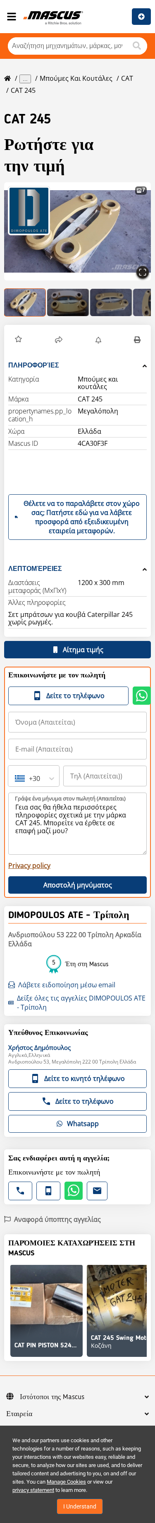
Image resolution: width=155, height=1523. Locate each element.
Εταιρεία (19, 1414)
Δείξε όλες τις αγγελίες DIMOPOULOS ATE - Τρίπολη (81, 1003)
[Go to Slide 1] (25, 302)
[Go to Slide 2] (68, 302)
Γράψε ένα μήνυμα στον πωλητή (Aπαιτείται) (70, 798)
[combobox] (16, 778)
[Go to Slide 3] (111, 302)
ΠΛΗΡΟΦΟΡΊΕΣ (33, 365)
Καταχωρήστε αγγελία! (141, 16)
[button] (18, 340)
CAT (127, 78)
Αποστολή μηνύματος (77, 885)
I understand (79, 1506)
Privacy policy (29, 865)
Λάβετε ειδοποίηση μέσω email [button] (66, 984)
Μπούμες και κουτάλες (76, 78)
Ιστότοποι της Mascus (52, 1397)
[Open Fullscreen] (142, 272)
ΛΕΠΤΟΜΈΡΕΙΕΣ (35, 568)
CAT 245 (23, 90)
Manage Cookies (66, 1482)
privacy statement (33, 1490)
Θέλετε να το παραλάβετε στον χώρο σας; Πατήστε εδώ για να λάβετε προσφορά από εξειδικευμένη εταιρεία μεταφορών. (82, 517)
